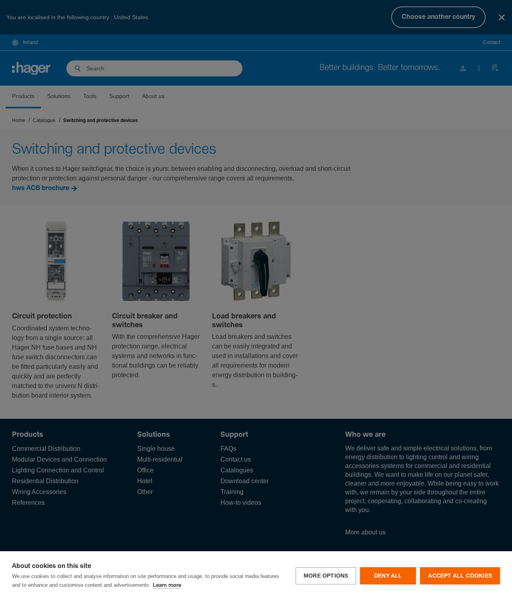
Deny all (388, 576)
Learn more (167, 585)
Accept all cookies (460, 576)
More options (326, 576)
